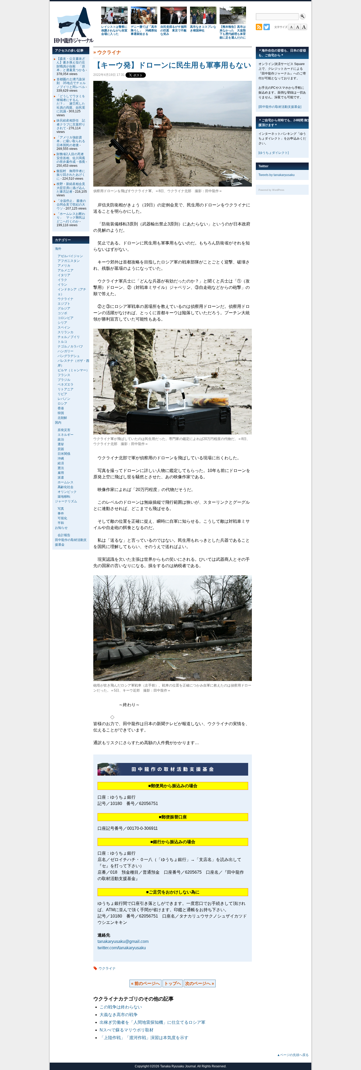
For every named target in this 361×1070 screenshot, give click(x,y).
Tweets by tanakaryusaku (276, 175)
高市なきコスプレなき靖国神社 (203, 28)
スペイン (64, 327)
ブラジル (64, 380)
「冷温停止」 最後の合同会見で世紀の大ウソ (71, 204)
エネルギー (65, 435)
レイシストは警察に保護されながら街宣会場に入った (114, 30)
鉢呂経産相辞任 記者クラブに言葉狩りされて (71, 124)
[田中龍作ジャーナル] (74, 42)
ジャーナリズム (66, 501)
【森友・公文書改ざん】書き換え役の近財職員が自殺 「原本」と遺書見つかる (71, 64)
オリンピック (67, 492)
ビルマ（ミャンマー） (73, 370)
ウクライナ (109, 52)
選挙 (61, 444)
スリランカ (65, 332)
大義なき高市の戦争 (119, 1014)
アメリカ (64, 265)
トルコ (62, 342)
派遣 (61, 477)
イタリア (64, 275)
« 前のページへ (145, 983)
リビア (62, 394)
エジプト (64, 303)
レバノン (64, 399)
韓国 (61, 413)
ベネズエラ (65, 384)
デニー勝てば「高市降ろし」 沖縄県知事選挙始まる (144, 30)
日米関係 (64, 454)
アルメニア (65, 270)
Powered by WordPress (271, 190)
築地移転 (64, 496)
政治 (61, 439)
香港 (61, 408)
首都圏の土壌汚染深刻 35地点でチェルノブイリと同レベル (71, 83)
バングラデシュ (69, 356)
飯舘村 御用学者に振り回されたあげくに (71, 174)
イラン (62, 284)
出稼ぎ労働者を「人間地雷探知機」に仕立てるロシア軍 (152, 1022)
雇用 (61, 473)
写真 (61, 509)
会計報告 (64, 535)
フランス (64, 375)
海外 (58, 249)
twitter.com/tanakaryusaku (122, 948)
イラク (62, 280)
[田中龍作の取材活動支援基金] (279, 107)
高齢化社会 (65, 487)
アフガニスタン (69, 261)
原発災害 (64, 430)
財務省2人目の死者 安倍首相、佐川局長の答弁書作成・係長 (72, 158)
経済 (61, 463)
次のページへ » (199, 983)
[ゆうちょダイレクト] (273, 153)
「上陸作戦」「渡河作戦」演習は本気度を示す (144, 1037)
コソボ (62, 313)
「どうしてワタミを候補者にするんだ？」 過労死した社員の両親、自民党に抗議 (71, 103)
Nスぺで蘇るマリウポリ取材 (127, 1030)
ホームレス (65, 482)
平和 (61, 523)
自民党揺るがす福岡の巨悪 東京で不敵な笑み (173, 30)
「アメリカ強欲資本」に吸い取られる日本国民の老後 (71, 141)
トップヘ (172, 983)
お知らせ (61, 528)
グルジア (64, 308)
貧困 (61, 449)
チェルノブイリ (69, 337)
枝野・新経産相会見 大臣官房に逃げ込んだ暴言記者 (72, 187)
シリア (62, 323)
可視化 (62, 518)
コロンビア (65, 318)
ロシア (62, 403)
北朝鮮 (62, 418)
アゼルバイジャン (70, 256)
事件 (61, 513)
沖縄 (61, 458)
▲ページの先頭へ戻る (293, 1055)
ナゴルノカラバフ (70, 346)
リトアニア (65, 389)
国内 (58, 422)
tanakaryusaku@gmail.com (123, 941)
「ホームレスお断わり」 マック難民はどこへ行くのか (71, 217)
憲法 (61, 468)
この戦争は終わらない (121, 1007)
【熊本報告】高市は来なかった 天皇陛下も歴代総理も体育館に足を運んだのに (233, 32)
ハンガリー (65, 351)
